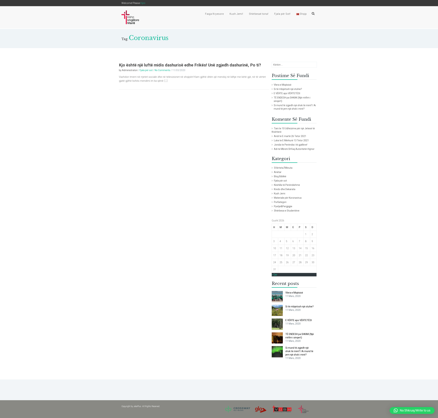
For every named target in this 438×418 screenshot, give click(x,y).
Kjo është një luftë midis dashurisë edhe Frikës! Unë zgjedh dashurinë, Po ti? (190, 65)
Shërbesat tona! (258, 14)
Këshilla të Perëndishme (287, 185)
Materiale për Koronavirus (288, 197)
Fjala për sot (146, 70)
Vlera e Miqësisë (282, 84)
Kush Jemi (279, 193)
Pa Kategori (280, 202)
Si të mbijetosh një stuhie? (288, 89)
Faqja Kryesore (214, 14)
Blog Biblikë (280, 176)
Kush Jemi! (236, 14)
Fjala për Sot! (282, 14)
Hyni (142, 3)
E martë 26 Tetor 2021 (294, 136)
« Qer (274, 274)
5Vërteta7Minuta (283, 167)
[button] (412, 410)
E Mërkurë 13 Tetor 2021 (295, 140)
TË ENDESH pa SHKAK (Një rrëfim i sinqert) (292, 99)
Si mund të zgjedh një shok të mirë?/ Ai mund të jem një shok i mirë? (295, 107)
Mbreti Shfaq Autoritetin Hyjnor (297, 149)
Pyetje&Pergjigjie (283, 206)
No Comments (162, 70)
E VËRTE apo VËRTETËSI (287, 93)
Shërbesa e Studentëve (286, 210)
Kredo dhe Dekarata (284, 189)
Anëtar (277, 172)
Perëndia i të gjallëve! (296, 144)
